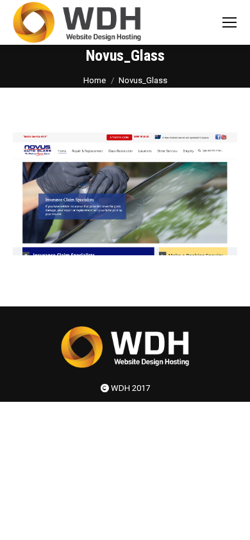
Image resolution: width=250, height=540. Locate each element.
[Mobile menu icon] (229, 22)
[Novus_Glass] (125, 193)
